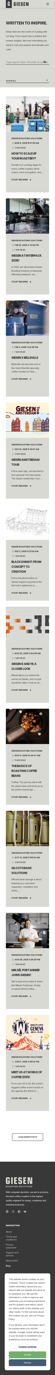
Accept (27, 1354)
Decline (27, 1362)
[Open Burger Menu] (48, 4)
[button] (27, 1137)
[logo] (19, 1182)
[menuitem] (9, 1231)
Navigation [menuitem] (13, 1225)
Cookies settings (27, 1346)
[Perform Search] (44, 62)
